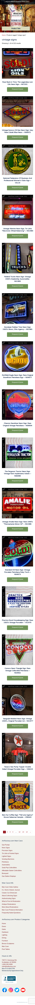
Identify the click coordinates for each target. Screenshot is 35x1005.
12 (19, 832)
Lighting (4, 935)
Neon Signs (6, 847)
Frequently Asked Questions (11, 912)
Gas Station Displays (9, 876)
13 (23, 832)
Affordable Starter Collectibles (12, 870)
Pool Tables (6, 949)
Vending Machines (8, 859)
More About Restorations (10, 907)
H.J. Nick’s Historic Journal (11, 890)
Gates (4, 929)
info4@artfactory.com (9, 966)
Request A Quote (17, 89)
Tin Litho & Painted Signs (10, 853)
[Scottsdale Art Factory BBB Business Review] (9, 979)
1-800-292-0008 (7, 964)
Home (4, 35)
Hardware (5, 932)
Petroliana (5, 862)
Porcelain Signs (7, 850)
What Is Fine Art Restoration (11, 901)
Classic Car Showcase (9, 893)
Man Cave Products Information (12, 910)
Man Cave (5, 946)
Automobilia (6, 865)
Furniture (5, 940)
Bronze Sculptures (8, 943)
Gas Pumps (6, 845)
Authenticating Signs (9, 898)
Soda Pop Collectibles (9, 867)
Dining (4, 938)
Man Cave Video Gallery (10, 887)
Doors (4, 926)
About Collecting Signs (9, 895)
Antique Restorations (9, 904)
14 (27, 832)
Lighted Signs (6, 856)
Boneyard (5, 873)
